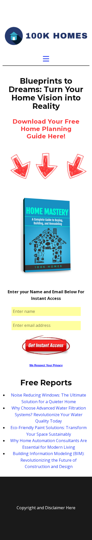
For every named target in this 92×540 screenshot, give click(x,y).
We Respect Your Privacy (46, 365)
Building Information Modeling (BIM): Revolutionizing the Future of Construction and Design (48, 460)
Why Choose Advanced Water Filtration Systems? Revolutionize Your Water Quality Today (49, 414)
